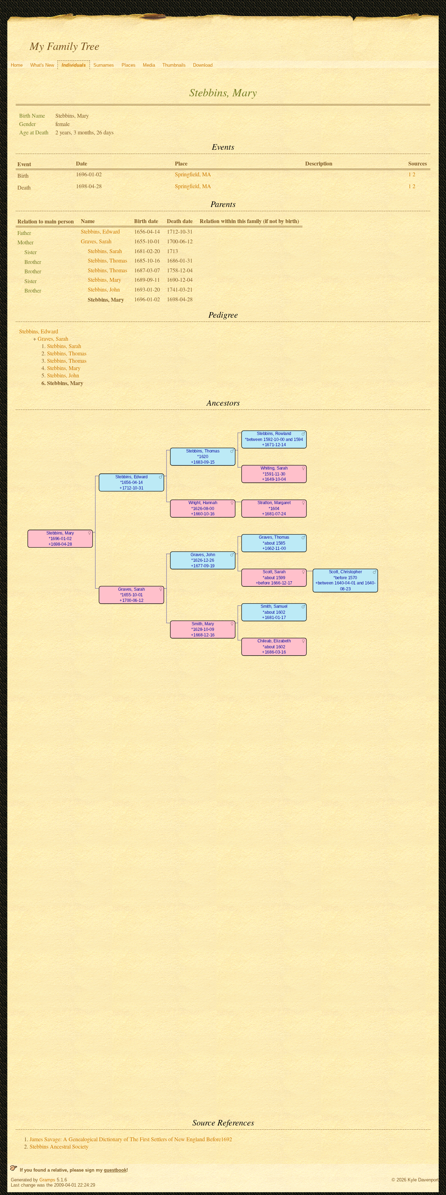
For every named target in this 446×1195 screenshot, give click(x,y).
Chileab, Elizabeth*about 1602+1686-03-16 (274, 647)
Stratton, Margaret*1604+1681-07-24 (274, 508)
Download (203, 65)
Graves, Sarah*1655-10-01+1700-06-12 (131, 595)
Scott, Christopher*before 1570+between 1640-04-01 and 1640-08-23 (345, 580)
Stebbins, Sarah (105, 251)
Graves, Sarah (96, 241)
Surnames (103, 65)
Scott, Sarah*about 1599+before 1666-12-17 (274, 577)
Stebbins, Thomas (107, 260)
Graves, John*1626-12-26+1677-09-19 (202, 560)
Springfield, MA (193, 174)
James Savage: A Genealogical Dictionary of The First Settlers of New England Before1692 (131, 1139)
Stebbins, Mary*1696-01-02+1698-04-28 (60, 539)
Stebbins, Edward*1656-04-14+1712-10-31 (131, 482)
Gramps (47, 1179)
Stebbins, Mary (104, 279)
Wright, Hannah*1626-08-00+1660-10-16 (202, 508)
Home (17, 65)
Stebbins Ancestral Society (59, 1146)
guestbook (115, 1170)
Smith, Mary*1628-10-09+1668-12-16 (203, 629)
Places (129, 65)
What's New (42, 65)
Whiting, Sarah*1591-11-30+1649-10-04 (273, 474)
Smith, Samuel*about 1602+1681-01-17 (273, 612)
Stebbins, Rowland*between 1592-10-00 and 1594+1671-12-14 (274, 439)
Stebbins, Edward (100, 231)
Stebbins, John (104, 289)
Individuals (74, 65)
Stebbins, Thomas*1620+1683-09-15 (203, 457)
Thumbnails (174, 65)
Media (149, 65)
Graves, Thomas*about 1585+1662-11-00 (274, 543)
